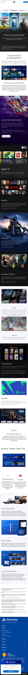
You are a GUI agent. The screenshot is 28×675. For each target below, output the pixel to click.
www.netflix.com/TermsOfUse (5, 597)
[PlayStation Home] (14, 2)
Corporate (4, 634)
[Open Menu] (1, 2)
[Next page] (26, 10)
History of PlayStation (6, 635)
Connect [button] (4, 650)
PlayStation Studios (5, 630)
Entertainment (14, 10)
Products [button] (4, 639)
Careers (3, 629)
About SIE (3, 627)
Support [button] (4, 644)
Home (3, 622)
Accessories (6, 10)
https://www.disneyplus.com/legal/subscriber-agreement (9, 588)
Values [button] (3, 641)
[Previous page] (1, 10)
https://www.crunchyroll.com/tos (9, 610)
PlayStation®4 (8, 622)
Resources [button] (4, 647)
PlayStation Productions (6, 632)
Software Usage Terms (23, 669)
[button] (6, 136)
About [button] (3, 625)
